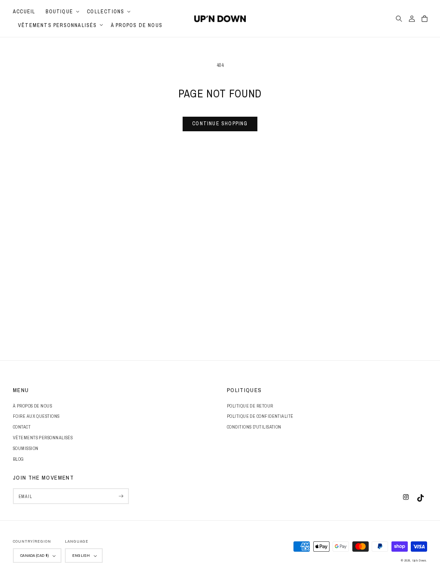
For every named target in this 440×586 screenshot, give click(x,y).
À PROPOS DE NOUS (32, 406)
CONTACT (22, 427)
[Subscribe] (121, 496)
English (81, 555)
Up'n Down (419, 560)
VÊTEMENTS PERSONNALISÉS (43, 438)
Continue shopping (220, 123)
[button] (61, 11)
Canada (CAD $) (34, 555)
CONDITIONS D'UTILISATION (254, 427)
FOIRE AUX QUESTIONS (36, 416)
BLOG (18, 459)
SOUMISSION (26, 448)
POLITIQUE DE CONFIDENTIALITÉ (260, 416)
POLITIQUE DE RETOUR (250, 406)
